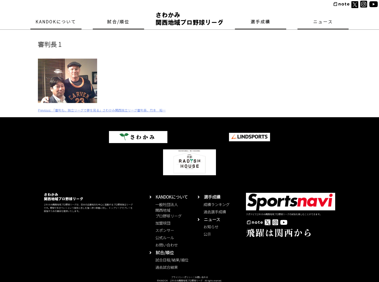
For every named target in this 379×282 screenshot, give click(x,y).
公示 (207, 234)
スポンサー (164, 230)
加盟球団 (162, 223)
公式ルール (164, 237)
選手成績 (261, 21)
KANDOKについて (56, 21)
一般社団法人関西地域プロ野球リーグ (168, 210)
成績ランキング (217, 204)
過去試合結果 (166, 267)
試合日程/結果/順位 (172, 260)
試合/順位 (118, 21)
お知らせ (211, 227)
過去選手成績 (215, 212)
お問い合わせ (166, 245)
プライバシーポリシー (182, 277)
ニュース (323, 21)
